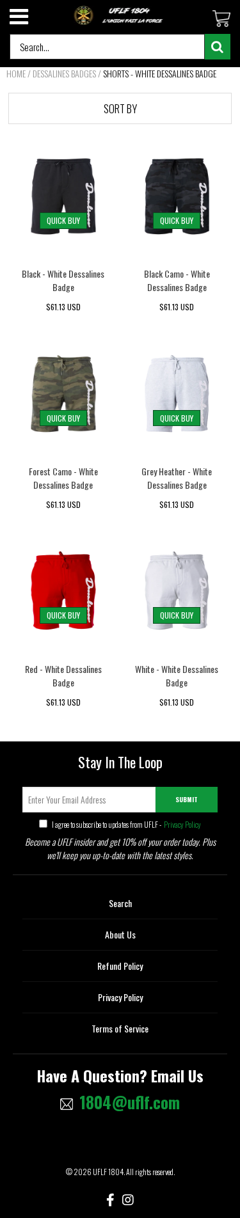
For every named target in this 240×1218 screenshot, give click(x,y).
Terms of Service (120, 1028)
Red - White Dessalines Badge (63, 675)
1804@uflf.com (129, 1102)
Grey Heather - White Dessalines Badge (176, 477)
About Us (120, 934)
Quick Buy (63, 220)
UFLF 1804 (108, 1171)
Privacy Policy (182, 824)
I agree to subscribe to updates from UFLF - (126, 824)
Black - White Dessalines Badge (63, 280)
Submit (186, 799)
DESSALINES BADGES (64, 73)
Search (120, 903)
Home (16, 73)
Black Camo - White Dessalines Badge (177, 280)
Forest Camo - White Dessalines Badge (63, 477)
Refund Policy (120, 965)
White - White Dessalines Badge (176, 675)
